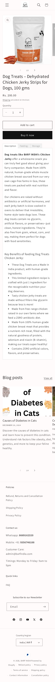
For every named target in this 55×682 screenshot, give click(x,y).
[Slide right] (34, 70)
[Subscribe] (44, 607)
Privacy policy (40, 665)
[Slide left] (20, 70)
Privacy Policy (13, 515)
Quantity (7, 105)
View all (48, 378)
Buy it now (27, 135)
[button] (7, 5)
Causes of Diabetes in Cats (20, 420)
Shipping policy (38, 670)
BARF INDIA (26, 660)
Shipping (6, 100)
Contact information (19, 675)
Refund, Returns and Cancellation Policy (24, 498)
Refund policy (24, 665)
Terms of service (20, 670)
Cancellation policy (40, 675)
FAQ (8, 585)
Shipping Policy (14, 507)
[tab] (10, 146)
